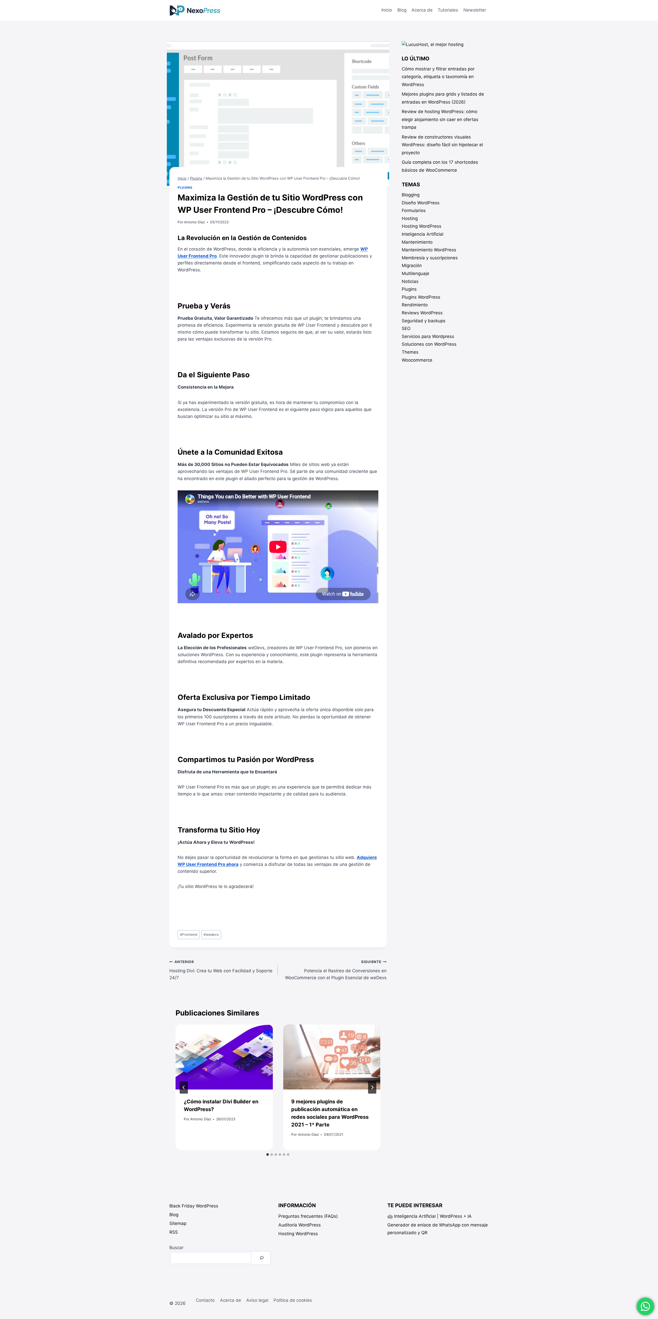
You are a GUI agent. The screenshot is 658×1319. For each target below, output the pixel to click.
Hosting (410, 218)
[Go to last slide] (184, 1087)
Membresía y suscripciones (430, 257)
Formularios (414, 210)
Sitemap (177, 1223)
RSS (173, 1232)
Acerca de (422, 10)
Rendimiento (415, 304)
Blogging (410, 194)
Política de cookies (292, 1300)
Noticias (410, 281)
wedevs (211, 934)
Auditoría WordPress (299, 1225)
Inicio (386, 10)
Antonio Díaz (194, 222)
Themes (410, 352)
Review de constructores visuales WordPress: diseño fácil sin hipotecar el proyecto (442, 144)
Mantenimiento (417, 242)
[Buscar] (261, 1257)
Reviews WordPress (422, 312)
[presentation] (224, 1056)
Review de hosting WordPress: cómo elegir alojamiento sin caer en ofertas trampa (440, 119)
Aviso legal (257, 1300)
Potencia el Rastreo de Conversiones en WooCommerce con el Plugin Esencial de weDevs (335, 970)
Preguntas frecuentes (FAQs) (308, 1216)
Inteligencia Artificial (422, 234)
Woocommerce (417, 360)
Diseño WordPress (421, 202)
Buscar (176, 1247)
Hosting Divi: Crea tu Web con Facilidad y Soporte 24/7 (220, 970)
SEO (406, 328)
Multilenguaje (415, 273)
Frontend (188, 934)
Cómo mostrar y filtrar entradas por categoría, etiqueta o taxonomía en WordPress (438, 76)
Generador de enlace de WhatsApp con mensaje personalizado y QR (437, 1228)
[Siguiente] (372, 1087)
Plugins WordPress (421, 297)
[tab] (267, 1154)
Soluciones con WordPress (429, 344)
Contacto (205, 1300)
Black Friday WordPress (193, 1205)
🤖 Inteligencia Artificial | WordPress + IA (429, 1216)
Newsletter (474, 10)
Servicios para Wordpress (428, 336)
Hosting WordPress (421, 226)
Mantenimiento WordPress (429, 249)
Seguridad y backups (423, 320)
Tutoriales (448, 10)
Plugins (185, 187)
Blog (401, 10)
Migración (412, 265)
